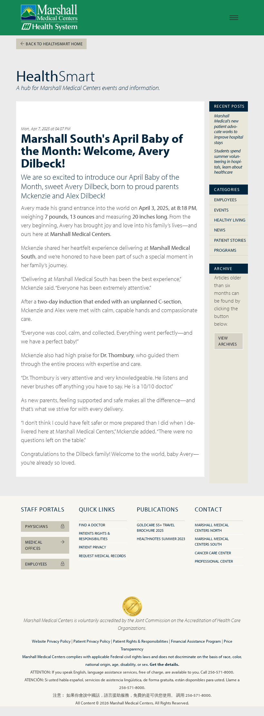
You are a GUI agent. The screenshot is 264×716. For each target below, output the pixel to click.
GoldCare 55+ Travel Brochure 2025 (156, 527)
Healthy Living (229, 220)
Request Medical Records (102, 555)
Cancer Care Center (213, 552)
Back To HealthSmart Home (54, 43)
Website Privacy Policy (51, 641)
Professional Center (214, 561)
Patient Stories (230, 240)
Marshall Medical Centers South (212, 541)
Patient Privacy (92, 547)
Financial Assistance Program (196, 641)
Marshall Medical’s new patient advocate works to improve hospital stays (228, 129)
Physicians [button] (36, 526)
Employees (225, 200)
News (219, 230)
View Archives (227, 341)
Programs (225, 250)
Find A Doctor (92, 524)
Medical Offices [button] (33, 545)
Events (221, 210)
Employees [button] (36, 563)
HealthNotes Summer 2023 (161, 538)
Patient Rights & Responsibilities (140, 641)
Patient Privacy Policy (91, 641)
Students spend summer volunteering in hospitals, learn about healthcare (228, 161)
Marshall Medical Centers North (212, 527)
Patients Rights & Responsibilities (94, 536)
